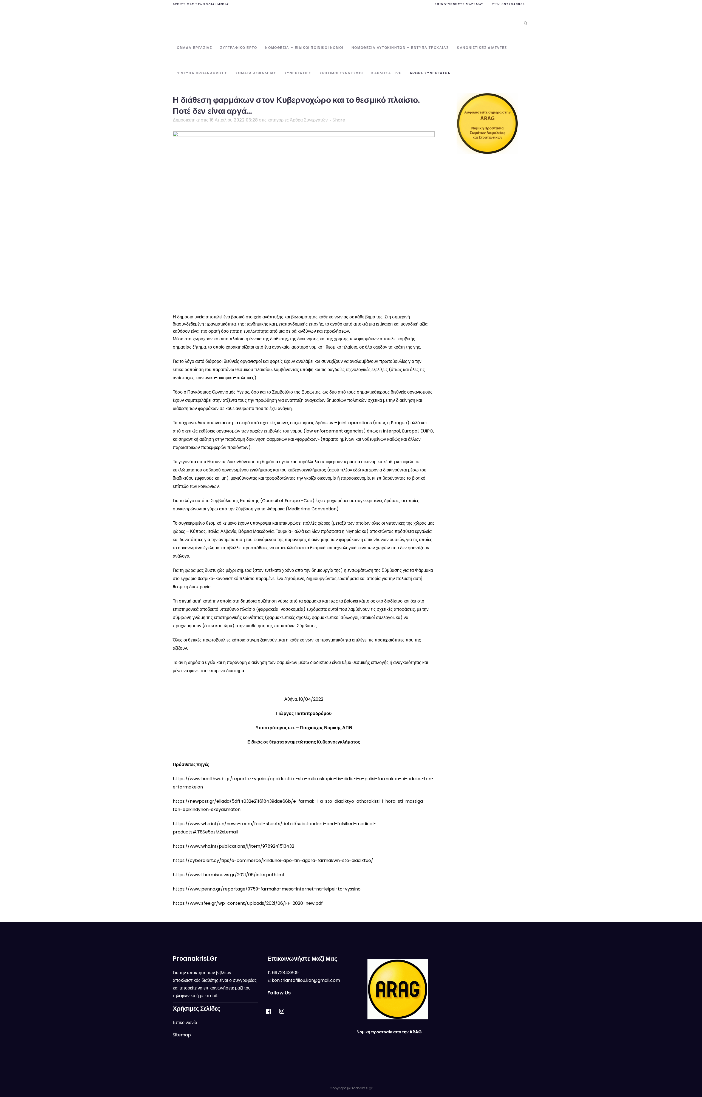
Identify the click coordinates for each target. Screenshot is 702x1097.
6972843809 (513, 4)
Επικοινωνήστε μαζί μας (459, 4)
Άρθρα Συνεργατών (309, 120)
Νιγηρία (353, 531)
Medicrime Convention (312, 509)
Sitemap (182, 1035)
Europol (410, 431)
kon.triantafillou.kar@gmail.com (306, 980)
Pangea (399, 423)
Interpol (391, 431)
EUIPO (426, 431)
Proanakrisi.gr (361, 1088)
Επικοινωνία (185, 1022)
